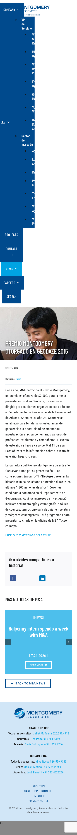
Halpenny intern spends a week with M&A (38, 631)
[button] (8, 642)
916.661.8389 (52, 739)
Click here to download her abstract (28, 535)
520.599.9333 (58, 761)
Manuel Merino (33, 767)
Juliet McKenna (42, 733)
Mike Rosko (42, 761)
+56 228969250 (51, 767)
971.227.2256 (54, 744)
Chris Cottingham (35, 744)
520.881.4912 (61, 733)
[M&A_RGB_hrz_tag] (27, 4)
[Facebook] (13, 578)
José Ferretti (34, 772)
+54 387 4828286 (53, 772)
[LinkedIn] (42, 578)
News (18, 379)
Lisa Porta (36, 739)
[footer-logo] (38, 709)
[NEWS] (38, 617)
